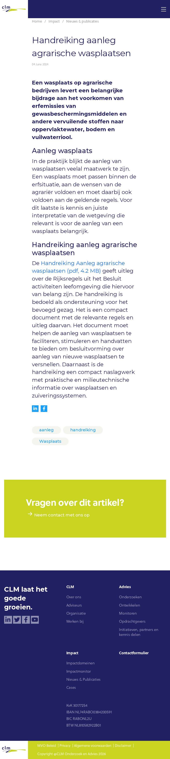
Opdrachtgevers (132, 622)
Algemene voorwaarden (92, 746)
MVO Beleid (46, 746)
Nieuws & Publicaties (83, 680)
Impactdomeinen (80, 663)
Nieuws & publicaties (82, 22)
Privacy (65, 746)
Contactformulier (134, 653)
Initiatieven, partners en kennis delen (138, 632)
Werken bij (75, 622)
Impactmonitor (78, 672)
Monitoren (128, 613)
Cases (71, 688)
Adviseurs (74, 605)
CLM (70, 587)
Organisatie (76, 613)
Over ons (73, 597)
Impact (54, 22)
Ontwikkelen (129, 605)
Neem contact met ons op (62, 515)
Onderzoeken (130, 597)
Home (37, 22)
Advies (125, 587)
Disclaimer (123, 746)
